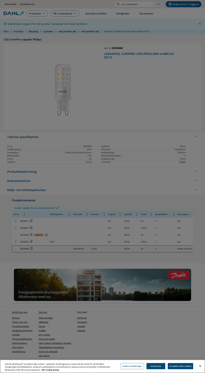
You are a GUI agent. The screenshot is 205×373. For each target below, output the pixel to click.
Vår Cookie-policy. (51, 369)
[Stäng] (200, 366)
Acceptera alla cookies (180, 366)
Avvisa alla (156, 366)
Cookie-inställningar (132, 366)
